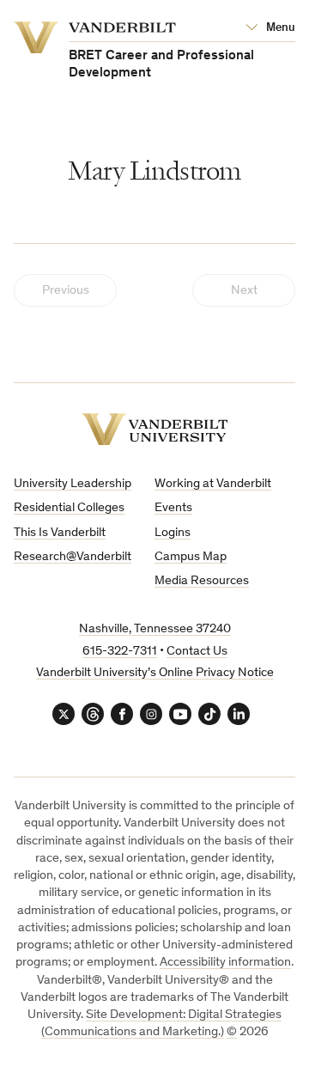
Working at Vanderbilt (212, 484)
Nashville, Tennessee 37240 (155, 629)
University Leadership (72, 484)
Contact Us (197, 651)
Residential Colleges (69, 508)
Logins (172, 533)
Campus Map (190, 557)
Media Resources (201, 581)
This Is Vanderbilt (60, 533)
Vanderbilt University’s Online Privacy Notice (155, 673)
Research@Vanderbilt (72, 557)
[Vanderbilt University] (155, 429)
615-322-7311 (119, 651)
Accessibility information (225, 962)
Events (173, 508)
